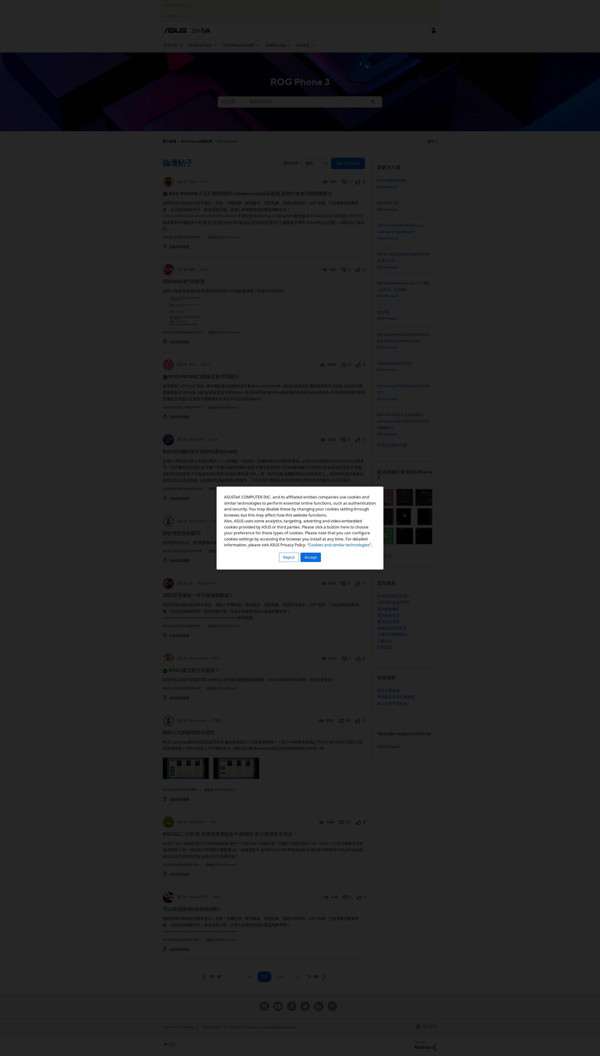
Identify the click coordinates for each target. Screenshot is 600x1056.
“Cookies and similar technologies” (339, 544)
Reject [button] (289, 557)
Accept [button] (310, 557)
